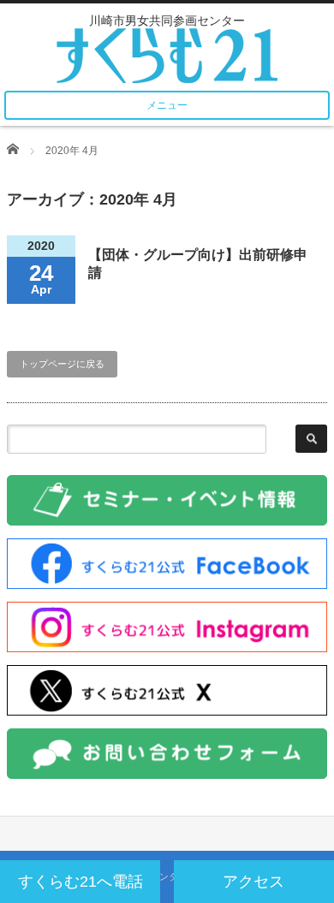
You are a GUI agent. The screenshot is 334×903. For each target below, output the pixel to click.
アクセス (253, 881)
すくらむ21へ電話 (80, 881)
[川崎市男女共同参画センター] (167, 50)
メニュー (167, 105)
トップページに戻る (62, 364)
